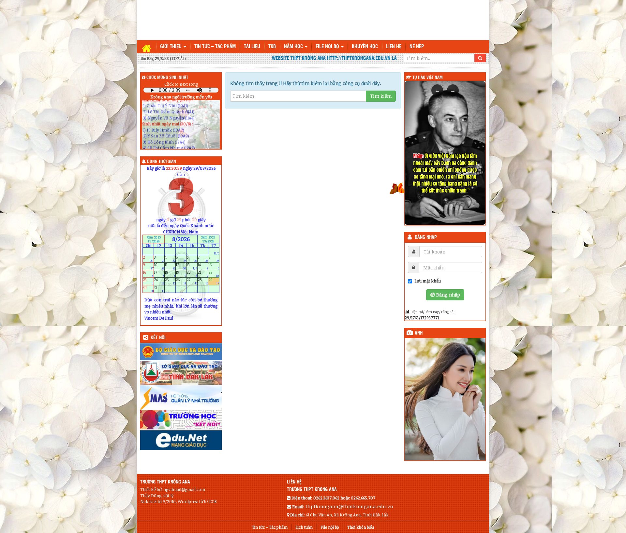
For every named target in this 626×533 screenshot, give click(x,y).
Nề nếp (417, 46)
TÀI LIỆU (252, 46)
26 (181, 281)
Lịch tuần (304, 527)
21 (203, 274)
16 (148, 274)
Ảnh (419, 333)
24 (159, 281)
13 (191, 266)
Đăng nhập (426, 237)
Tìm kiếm (381, 96)
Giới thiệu (171, 46)
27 (191, 281)
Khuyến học (365, 46)
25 (170, 281)
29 (213, 281)
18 (170, 274)
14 (203, 266)
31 (159, 289)
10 (159, 266)
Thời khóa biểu (360, 527)
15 (213, 266)
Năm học (294, 46)
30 (148, 289)
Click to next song (181, 84)
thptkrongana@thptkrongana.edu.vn (349, 506)
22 (213, 274)
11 (170, 266)
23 (148, 281)
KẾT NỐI (158, 338)
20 (191, 274)
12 (181, 266)
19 (181, 274)
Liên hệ (393, 46)
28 (203, 281)
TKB (272, 46)
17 (159, 274)
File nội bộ (328, 46)
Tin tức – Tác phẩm (215, 46)
